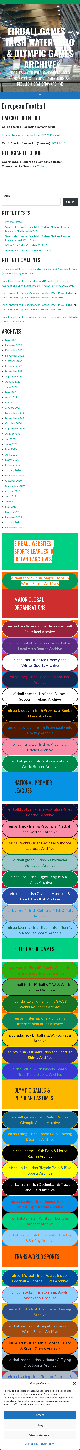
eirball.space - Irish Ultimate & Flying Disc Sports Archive (40, 1362)
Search (6, 195)
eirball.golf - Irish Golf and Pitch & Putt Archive (40, 913)
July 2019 (10, 496)
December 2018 (14, 527)
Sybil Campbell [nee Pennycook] (20, 268)
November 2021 (14, 371)
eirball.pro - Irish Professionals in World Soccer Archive (40, 764)
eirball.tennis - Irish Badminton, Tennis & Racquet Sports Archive (40, 930)
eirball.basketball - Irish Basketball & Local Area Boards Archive (40, 646)
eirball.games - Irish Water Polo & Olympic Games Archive (40, 1120)
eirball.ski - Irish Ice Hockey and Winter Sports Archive (40, 662)
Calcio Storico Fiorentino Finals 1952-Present (31, 135)
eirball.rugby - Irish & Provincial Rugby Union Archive (40, 713)
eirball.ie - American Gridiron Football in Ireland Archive (40, 629)
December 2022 (14, 350)
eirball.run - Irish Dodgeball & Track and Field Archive (40, 1187)
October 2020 (13, 423)
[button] (74, 1383)
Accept (40, 1415)
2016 (40, 166)
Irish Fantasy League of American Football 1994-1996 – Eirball (37, 292)
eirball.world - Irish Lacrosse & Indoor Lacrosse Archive (40, 846)
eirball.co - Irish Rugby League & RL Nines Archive (40, 879)
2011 (55, 143)
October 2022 (13, 360)
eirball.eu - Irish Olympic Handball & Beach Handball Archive (40, 896)
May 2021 (11, 392)
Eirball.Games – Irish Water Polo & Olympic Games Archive (40, 47)
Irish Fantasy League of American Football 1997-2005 (33, 309)
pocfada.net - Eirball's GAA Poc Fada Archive (40, 1038)
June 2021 (11, 386)
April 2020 (11, 454)
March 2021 (12, 402)
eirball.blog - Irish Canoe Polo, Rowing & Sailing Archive (40, 1136)
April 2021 (11, 397)
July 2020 (10, 438)
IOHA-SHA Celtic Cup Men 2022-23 (26, 245)
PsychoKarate (13, 221)
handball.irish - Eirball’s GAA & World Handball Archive (40, 987)
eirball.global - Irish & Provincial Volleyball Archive (40, 862)
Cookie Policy (31, 1443)
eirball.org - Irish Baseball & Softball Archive (40, 679)
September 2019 (15, 485)
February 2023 (13, 345)
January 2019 (13, 522)
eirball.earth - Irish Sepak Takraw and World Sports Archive (40, 1329)
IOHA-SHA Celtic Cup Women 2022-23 (28, 250)
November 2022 (14, 355)
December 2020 (14, 412)
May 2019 (11, 506)
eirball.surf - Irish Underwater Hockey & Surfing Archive (40, 1238)
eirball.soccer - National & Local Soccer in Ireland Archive (40, 696)
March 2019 (12, 511)
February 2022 (13, 366)
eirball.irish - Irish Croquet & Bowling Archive (40, 1312)
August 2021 (12, 381)
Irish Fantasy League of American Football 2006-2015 (33, 297)
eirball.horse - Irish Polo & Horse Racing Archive (40, 1153)
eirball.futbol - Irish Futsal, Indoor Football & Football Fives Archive (40, 1278)
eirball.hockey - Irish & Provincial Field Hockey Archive (40, 730)
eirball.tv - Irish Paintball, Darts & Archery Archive (40, 1221)
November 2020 (14, 418)
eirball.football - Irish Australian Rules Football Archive (40, 812)
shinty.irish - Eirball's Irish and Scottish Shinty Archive (40, 1055)
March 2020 (12, 459)
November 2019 (14, 475)
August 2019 (12, 491)
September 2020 (15, 428)
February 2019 (13, 517)
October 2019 (13, 480)
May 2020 (11, 449)
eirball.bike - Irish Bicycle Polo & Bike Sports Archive (40, 1170)
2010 (62, 143)
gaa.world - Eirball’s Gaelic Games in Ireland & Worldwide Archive (40, 970)
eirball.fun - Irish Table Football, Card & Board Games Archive (40, 1346)
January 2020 (13, 470)
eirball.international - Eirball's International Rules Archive (40, 1021)
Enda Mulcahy (10, 280)
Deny (40, 1425)
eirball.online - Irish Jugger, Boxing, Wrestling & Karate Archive (40, 1204)
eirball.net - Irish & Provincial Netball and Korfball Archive (40, 829)
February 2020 (13, 465)
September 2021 (15, 376)
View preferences (40, 1435)
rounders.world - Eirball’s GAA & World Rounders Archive (40, 1004)
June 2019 (11, 501)
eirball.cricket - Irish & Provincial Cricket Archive (40, 747)
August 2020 (12, 433)
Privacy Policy (47, 1443)
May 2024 (11, 339)
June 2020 (11, 444)
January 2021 (13, 407)
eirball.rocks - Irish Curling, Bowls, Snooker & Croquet (40, 1295)
